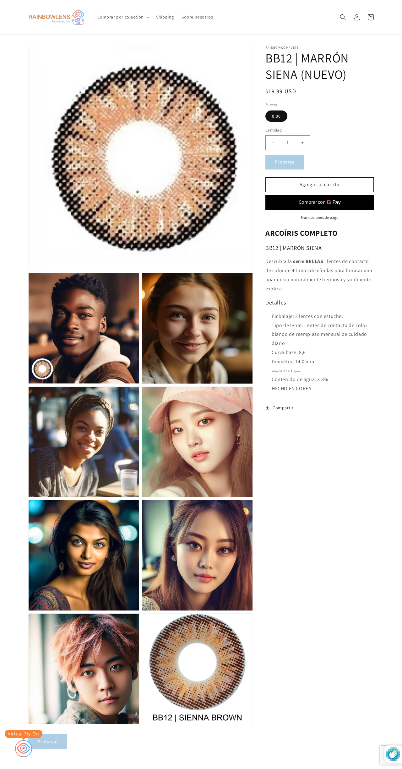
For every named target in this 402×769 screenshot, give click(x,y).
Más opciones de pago (319, 217)
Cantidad (273, 130)
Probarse (285, 162)
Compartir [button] (283, 408)
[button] (123, 17)
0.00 (276, 116)
